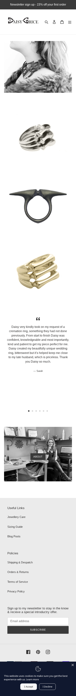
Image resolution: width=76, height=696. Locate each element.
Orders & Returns (18, 572)
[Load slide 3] (36, 411)
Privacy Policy (16, 591)
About (38, 456)
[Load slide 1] (29, 411)
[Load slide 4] (40, 411)
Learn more (32, 679)
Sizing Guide (15, 526)
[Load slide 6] (47, 411)
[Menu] (70, 22)
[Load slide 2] (32, 411)
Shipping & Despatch (20, 562)
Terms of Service (17, 581)
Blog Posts (13, 536)
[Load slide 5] (43, 411)
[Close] (73, 665)
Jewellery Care (16, 516)
